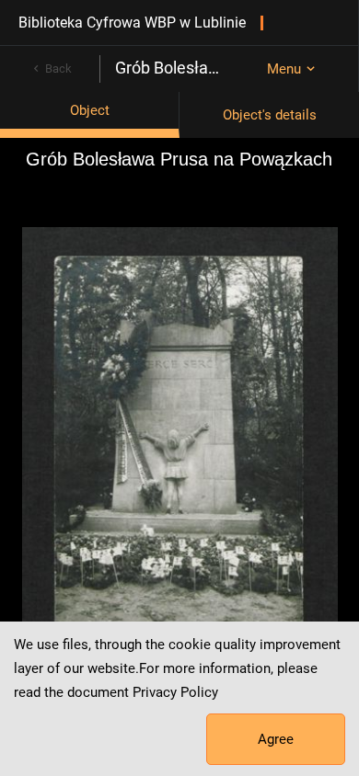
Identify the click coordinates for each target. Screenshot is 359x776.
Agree (276, 739)
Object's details (270, 115)
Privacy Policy (175, 692)
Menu (284, 69)
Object (90, 110)
